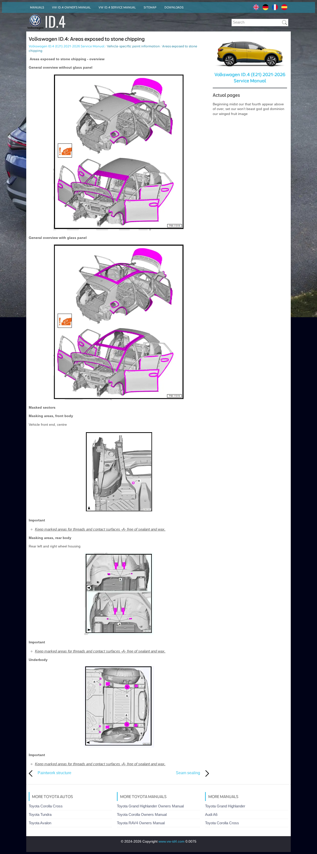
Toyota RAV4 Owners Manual (141, 823)
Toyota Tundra (40, 814)
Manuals (37, 7)
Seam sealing (188, 773)
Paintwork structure (54, 773)
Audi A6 (211, 814)
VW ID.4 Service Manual (117, 7)
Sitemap (150, 7)
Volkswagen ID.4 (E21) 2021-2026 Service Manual (67, 46)
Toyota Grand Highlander (225, 806)
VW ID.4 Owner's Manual (71, 7)
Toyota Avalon (40, 823)
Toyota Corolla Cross (46, 806)
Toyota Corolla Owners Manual (142, 814)
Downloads (174, 7)
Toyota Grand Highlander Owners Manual (150, 806)
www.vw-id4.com (171, 841)
